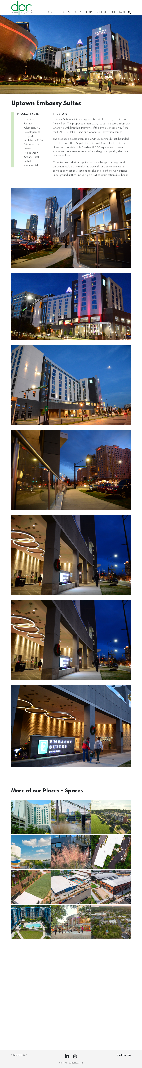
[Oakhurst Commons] (71, 852)
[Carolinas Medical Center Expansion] (31, 817)
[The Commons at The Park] (31, 852)
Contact (118, 12)
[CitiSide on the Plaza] (71, 957)
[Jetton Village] (111, 922)
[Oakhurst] (111, 817)
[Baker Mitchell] (111, 887)
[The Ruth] (31, 887)
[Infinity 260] (31, 922)
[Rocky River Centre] (31, 1027)
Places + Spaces (71, 12)
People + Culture (96, 12)
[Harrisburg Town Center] (31, 957)
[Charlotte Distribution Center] (71, 992)
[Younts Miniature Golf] (111, 1027)
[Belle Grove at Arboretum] (111, 957)
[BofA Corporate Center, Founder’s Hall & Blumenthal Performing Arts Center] (71, 922)
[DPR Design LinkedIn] (67, 1056)
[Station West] (71, 817)
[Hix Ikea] (111, 992)
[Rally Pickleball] (71, 887)
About (52, 12)
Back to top (124, 1055)
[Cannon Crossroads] (31, 992)
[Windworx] (111, 852)
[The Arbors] (71, 1027)
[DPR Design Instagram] (75, 1057)
